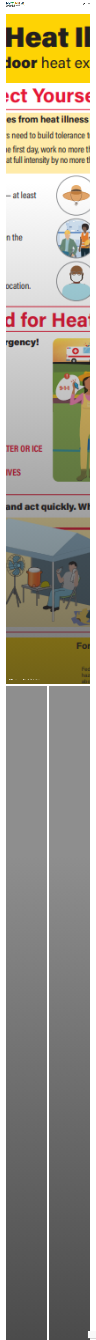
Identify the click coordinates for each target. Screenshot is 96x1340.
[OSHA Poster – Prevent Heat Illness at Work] (48, 349)
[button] (89, 4)
